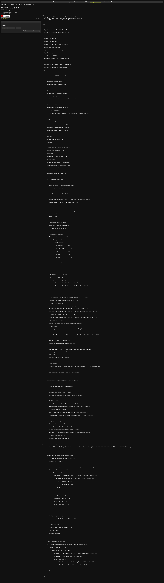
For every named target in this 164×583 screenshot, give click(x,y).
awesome (18, 28)
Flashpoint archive (95, 2)
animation (11, 28)
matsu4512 (5, 18)
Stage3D (5, 28)
